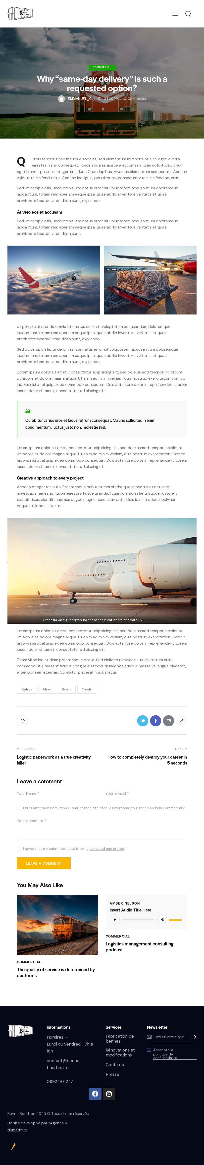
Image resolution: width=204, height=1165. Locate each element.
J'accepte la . (165, 1056)
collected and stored (107, 849)
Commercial (102, 67)
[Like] (23, 720)
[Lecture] (115, 919)
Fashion (27, 689)
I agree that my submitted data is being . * (75, 848)
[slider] (176, 918)
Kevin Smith (152, 620)
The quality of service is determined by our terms (56, 972)
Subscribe (193, 1037)
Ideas (47, 689)
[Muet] (162, 919)
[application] (146, 919)
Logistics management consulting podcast (139, 947)
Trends (86, 689)
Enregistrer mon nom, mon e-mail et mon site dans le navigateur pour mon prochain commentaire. (104, 808)
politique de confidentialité (165, 1056)
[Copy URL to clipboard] (181, 720)
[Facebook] (95, 1094)
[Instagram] (109, 1094)
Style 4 (66, 689)
